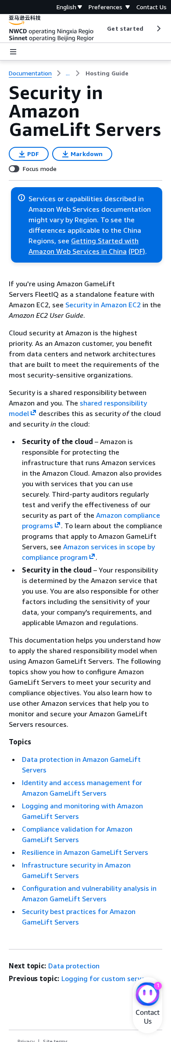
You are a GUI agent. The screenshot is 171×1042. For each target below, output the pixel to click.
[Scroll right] (158, 28)
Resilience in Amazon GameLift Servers (85, 852)
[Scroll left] (100, 28)
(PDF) (136, 251)
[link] (107, 73)
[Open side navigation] (13, 52)
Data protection (74, 965)
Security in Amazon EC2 (103, 304)
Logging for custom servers (106, 978)
